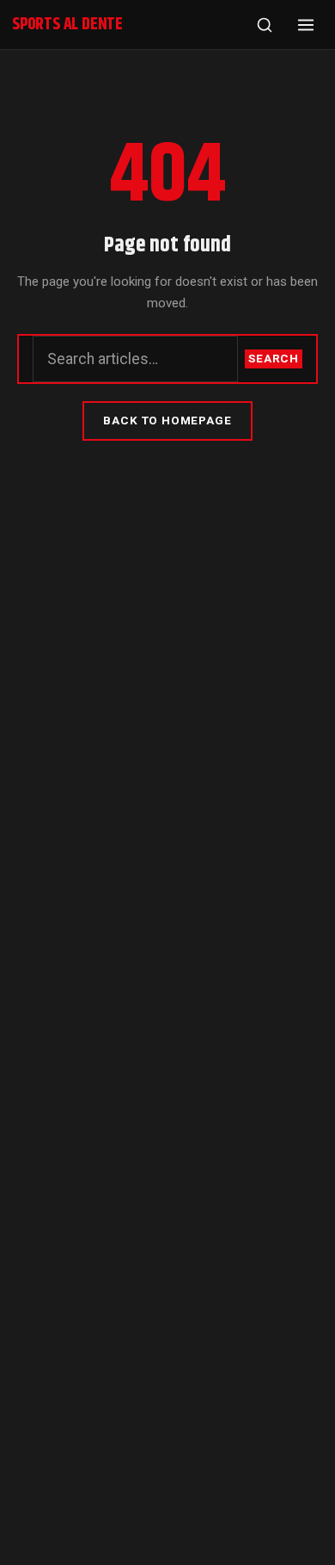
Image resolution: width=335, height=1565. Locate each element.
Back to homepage (167, 420)
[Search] (264, 25)
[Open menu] (306, 25)
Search (273, 358)
